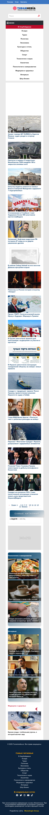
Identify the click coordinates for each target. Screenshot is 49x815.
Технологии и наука (24, 59)
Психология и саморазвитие (24, 67)
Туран (24, 35)
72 (20, 506)
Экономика (24, 43)
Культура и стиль (24, 47)
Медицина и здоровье (24, 71)
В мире (24, 31)
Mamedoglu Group (31, 811)
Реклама (10, 2)
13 (38, 505)
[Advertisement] (24, 100)
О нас (17, 2)
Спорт (24, 55)
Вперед (24, 506)
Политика (24, 39)
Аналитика (24, 63)
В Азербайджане (24, 27)
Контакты (24, 2)
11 (33, 505)
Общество (24, 51)
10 (30, 505)
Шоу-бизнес (24, 78)
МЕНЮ (11, 23)
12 (35, 505)
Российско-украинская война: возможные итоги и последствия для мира (23, 734)
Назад (13, 505)
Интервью (24, 75)
